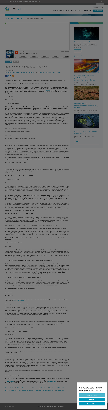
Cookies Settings (92, 403)
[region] (92, 395)
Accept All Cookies (92, 395)
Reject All (92, 399)
